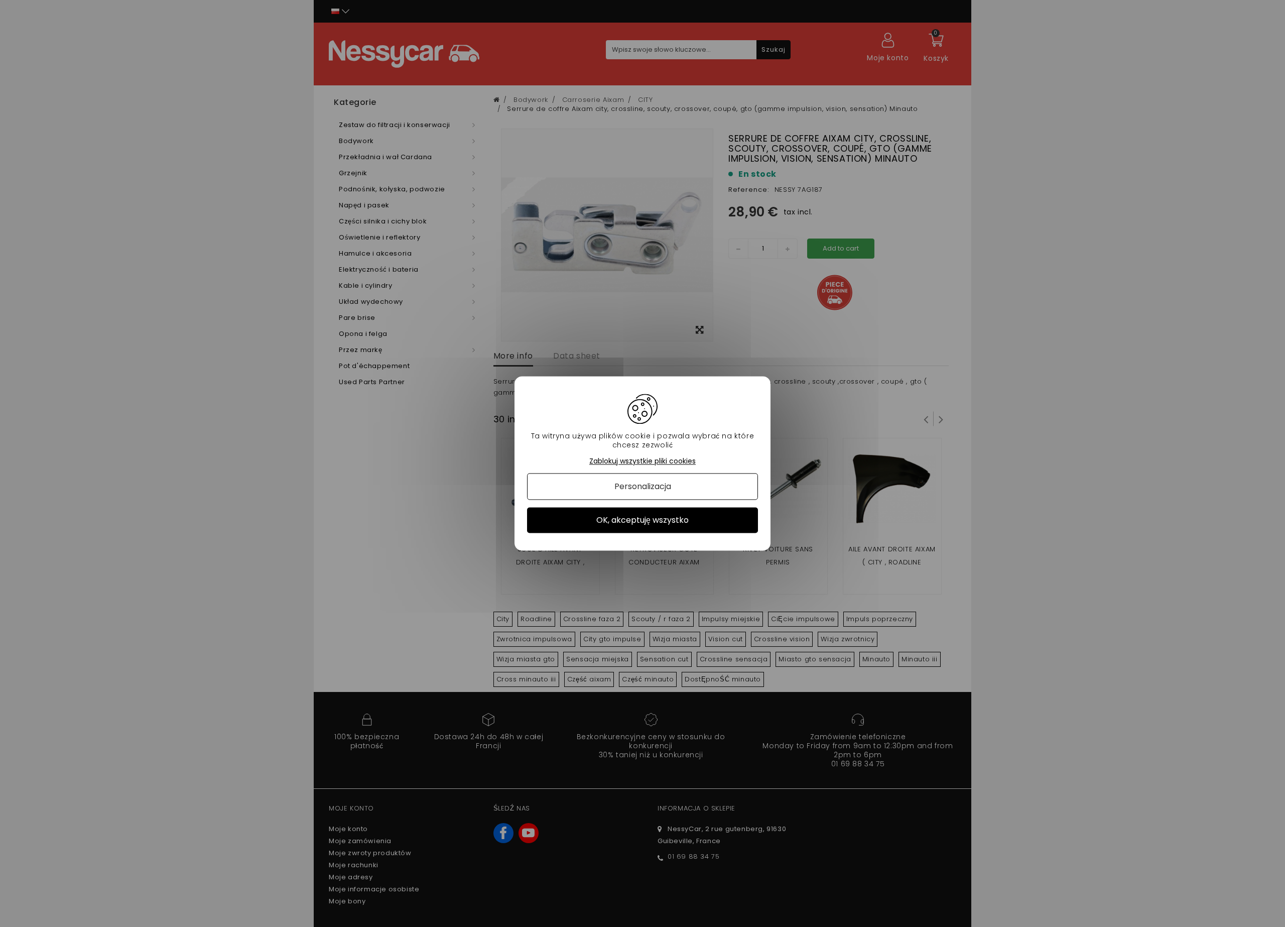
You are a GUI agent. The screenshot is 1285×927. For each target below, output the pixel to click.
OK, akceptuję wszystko (642, 520)
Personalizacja (642, 486)
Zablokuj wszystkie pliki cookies (642, 461)
